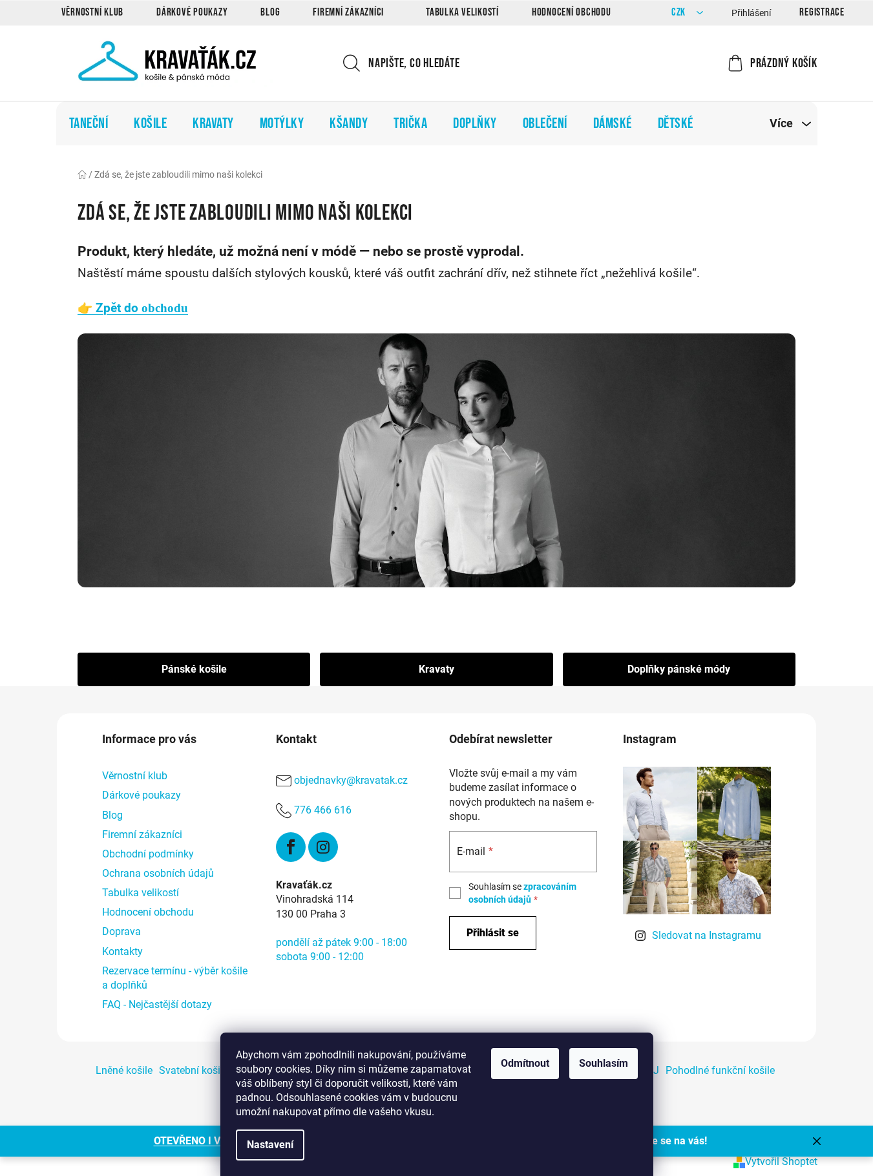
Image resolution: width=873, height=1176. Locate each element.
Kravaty (436, 669)
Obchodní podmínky (148, 854)
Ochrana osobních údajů (158, 873)
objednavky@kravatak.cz (351, 781)
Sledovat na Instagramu (706, 935)
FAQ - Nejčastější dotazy (157, 1004)
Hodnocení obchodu (571, 12)
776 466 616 (323, 810)
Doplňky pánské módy (678, 669)
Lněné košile (124, 1070)
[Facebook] (291, 847)
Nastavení (270, 1145)
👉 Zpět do (133, 308)
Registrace (822, 12)
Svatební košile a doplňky (217, 1070)
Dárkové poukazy (191, 12)
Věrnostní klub (92, 12)
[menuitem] (88, 123)
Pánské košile (194, 669)
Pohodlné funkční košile (720, 1070)
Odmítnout (525, 1063)
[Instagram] (323, 847)
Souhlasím (603, 1063)
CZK (679, 12)
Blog (270, 12)
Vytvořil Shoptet (781, 1161)
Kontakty (122, 951)
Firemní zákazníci (348, 12)
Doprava (121, 931)
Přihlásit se (493, 933)
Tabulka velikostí (462, 12)
